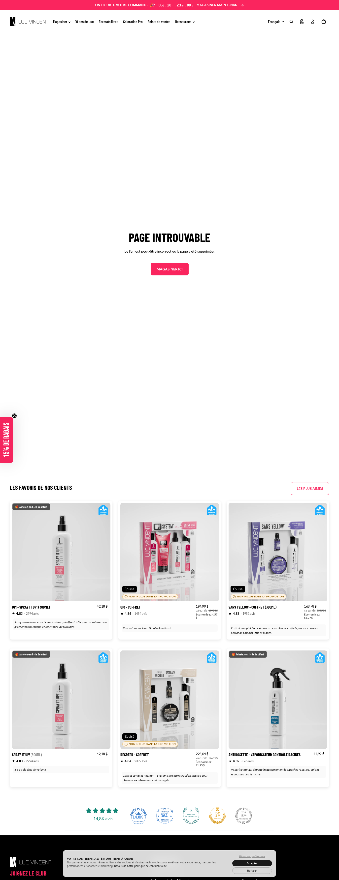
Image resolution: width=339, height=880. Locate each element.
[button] (6, 440)
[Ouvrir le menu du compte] (312, 21)
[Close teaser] (14, 415)
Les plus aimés (310, 488)
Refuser (252, 870)
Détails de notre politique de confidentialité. (141, 866)
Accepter (252, 863)
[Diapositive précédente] (19, 552)
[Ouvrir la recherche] (291, 21)
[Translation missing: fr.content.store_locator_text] (301, 21)
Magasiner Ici (170, 269)
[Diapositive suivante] (103, 552)
